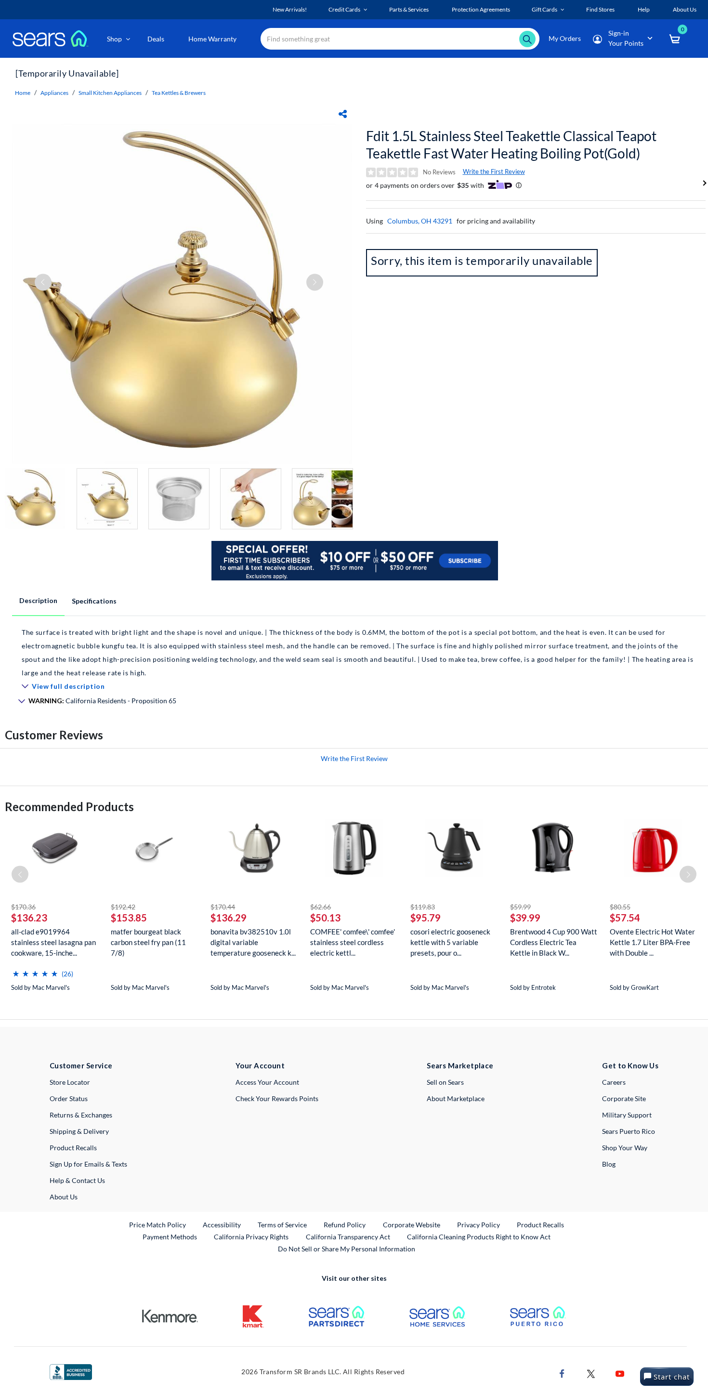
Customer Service (81, 1065)
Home (22, 92)
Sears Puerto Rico (628, 1131)
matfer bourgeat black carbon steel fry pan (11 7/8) (148, 942)
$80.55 (620, 907)
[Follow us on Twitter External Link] (591, 1372)
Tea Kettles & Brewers (179, 92)
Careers (614, 1082)
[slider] (35, 969)
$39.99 (525, 917)
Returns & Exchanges (81, 1115)
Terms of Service (282, 1225)
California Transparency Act (348, 1237)
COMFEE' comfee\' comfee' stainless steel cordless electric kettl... (352, 942)
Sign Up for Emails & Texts (88, 1164)
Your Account (260, 1065)
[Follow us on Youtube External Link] (619, 1372)
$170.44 (222, 907)
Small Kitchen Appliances (110, 92)
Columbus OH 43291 (419, 221)
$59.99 (520, 907)
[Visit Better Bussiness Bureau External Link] (71, 1371)
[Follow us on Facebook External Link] (562, 1372)
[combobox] (400, 39)
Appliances (54, 92)
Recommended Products (69, 807)
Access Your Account (267, 1082)
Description (38, 600)
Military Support (627, 1115)
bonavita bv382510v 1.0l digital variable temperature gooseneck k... (253, 942)
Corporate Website (412, 1224)
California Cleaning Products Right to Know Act (479, 1237)
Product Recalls (73, 1147)
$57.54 (625, 917)
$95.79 (425, 917)
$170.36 (23, 907)
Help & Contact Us (77, 1180)
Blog (609, 1164)
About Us (64, 1197)
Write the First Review (494, 171)
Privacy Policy (478, 1225)
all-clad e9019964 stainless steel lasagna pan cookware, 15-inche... (53, 942)
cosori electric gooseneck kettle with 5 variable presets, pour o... (450, 942)
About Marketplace (456, 1098)
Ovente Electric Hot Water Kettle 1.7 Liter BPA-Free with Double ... (652, 942)
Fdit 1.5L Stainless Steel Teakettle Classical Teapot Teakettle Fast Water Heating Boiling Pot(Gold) (511, 144)
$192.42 (123, 907)
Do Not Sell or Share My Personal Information (346, 1249)
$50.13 (325, 917)
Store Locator (70, 1082)
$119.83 (422, 907)
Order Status (69, 1098)
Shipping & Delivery (79, 1131)
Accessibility (222, 1225)
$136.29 (228, 917)
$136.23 (29, 917)
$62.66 (320, 907)
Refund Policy (345, 1225)
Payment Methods (170, 1237)
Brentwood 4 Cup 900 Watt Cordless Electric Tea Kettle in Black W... (553, 942)
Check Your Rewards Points (277, 1098)
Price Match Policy (157, 1225)
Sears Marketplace (460, 1065)
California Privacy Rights (251, 1237)
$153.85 (129, 917)
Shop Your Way (624, 1147)
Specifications (94, 601)
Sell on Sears (445, 1082)
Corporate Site (624, 1098)
